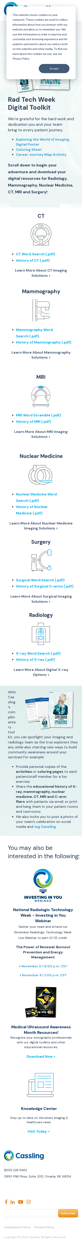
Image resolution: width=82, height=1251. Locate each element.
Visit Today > (39, 1131)
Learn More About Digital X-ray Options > (41, 672)
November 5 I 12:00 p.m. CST (44, 966)
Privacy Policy (44, 1227)
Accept (54, 68)
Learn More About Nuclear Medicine (41, 523)
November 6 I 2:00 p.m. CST (44, 975)
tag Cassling (45, 826)
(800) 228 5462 (15, 1170)
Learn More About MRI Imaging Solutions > (41, 434)
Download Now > (41, 1056)
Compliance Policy (17, 1227)
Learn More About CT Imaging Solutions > (41, 273)
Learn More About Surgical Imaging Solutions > (41, 599)
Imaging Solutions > (41, 528)
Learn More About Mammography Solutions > (41, 355)
